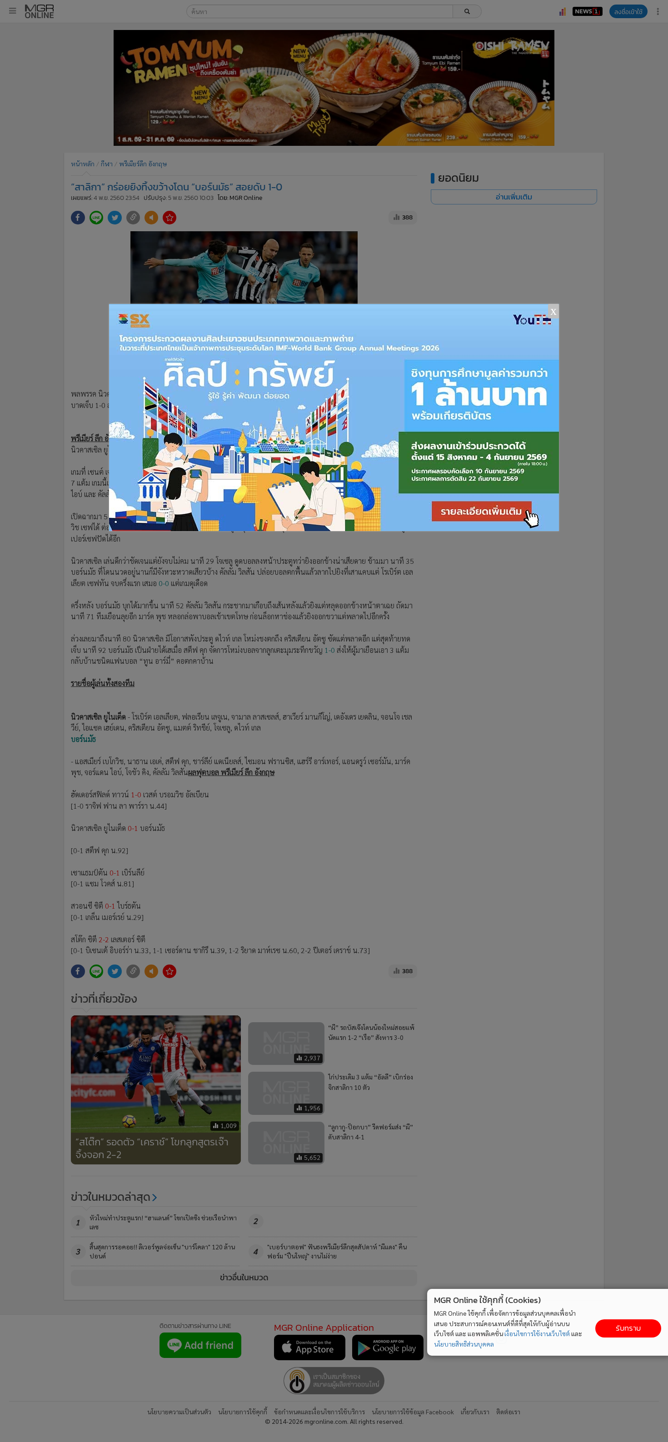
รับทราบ (628, 1328)
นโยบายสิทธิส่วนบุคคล (464, 1344)
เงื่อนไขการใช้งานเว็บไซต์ (537, 1333)
